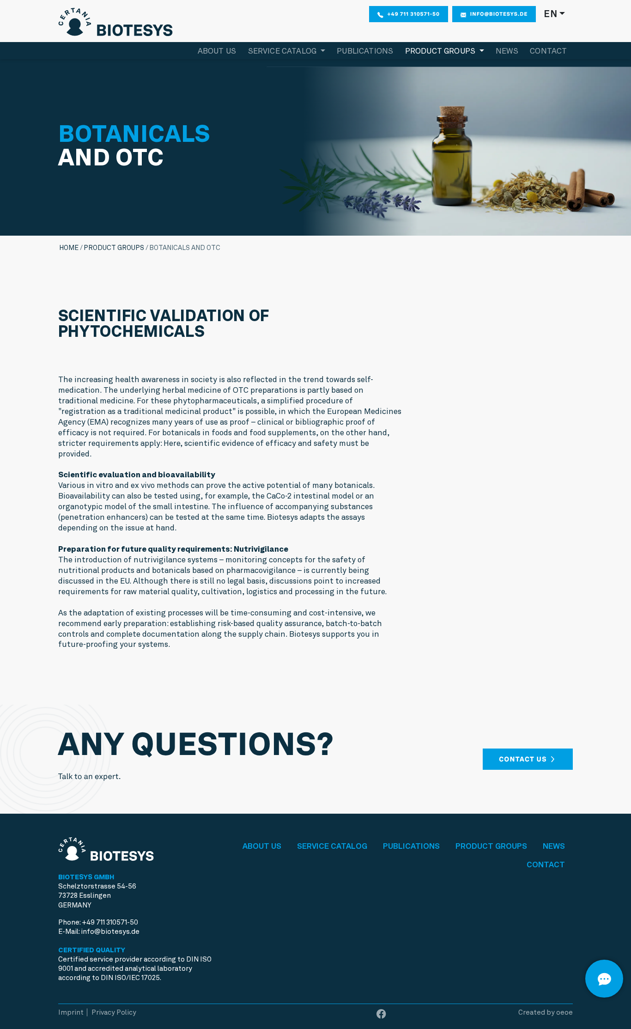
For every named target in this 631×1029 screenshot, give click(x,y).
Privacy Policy (113, 1012)
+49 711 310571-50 (414, 14)
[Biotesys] (115, 20)
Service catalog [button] (283, 50)
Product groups (114, 248)
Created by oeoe (545, 1012)
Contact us (524, 759)
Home (69, 248)
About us (217, 50)
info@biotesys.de (499, 14)
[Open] (604, 979)
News (507, 50)
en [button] (550, 13)
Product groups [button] (441, 50)
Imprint (71, 1012)
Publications (365, 50)
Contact (548, 50)
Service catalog (332, 846)
